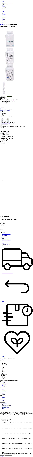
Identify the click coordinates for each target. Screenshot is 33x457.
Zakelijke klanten (3, 386)
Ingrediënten (2, 141)
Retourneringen (4, 6)
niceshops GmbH (5, 403)
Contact (3, 8)
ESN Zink (3, 243)
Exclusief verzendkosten (9, 96)
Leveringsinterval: (7, 103)
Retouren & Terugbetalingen (4, 383)
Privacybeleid (1, 456)
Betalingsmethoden (5, 7)
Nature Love (3, 238)
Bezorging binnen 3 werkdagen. (5, 4)
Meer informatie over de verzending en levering (5, 110)
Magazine (3, 393)
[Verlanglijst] (2, 15)
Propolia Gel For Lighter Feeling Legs (5, 244)
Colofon (2, 404)
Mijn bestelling (3, 382)
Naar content (3, 1)
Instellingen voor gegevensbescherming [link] (6, 406)
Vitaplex (2, 24)
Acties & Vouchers (3, 385)
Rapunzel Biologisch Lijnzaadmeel (5, 239)
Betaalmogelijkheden (4, 384)
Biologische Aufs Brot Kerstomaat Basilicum (6, 240)
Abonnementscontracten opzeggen (5, 407)
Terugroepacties (3, 394)
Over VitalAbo (3, 397)
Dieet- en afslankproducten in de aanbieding (6, 234)
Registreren (3, 389)
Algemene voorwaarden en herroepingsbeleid (6, 405)
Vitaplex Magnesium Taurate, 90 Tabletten (5, 123)
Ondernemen (3, 408)
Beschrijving (2, 125)
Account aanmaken (3, 14)
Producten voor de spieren (4, 233)
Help (2, 5)
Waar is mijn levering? (4, 390)
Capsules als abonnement (4, 235)
